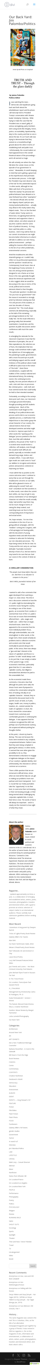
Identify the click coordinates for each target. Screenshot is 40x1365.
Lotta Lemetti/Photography (19, 1016)
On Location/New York (17, 1186)
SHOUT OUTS (14, 1224)
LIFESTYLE (13, 1155)
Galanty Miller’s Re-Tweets (18, 937)
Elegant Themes (20, 1359)
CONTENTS (13, 1072)
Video (11, 1255)
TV (10, 1249)
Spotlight (12, 1235)
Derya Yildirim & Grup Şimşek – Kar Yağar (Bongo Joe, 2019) (21, 1300)
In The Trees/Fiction (16, 979)
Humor (11, 1138)
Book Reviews (14, 1058)
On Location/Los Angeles (18, 1183)
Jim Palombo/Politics (16, 1148)
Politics (11, 1204)
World (11, 1259)
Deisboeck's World (15, 1079)
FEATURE (12, 1103)
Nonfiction (13, 1172)
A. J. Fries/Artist (14, 988)
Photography (13, 1197)
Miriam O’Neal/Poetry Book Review (21, 947)
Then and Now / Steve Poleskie (20, 1242)
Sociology (12, 1228)
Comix (11, 1065)
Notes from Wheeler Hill (17, 1176)
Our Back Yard (14, 1020)
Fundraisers (13, 1124)
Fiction (11, 1107)
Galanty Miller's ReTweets (18, 1128)
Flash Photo (13, 1117)
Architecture (13, 1029)
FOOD (11, 1121)
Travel (11, 1245)
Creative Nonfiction (16, 1076)
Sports (11, 1231)
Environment (13, 1089)
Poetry (11, 1200)
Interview (12, 1145)
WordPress (21, 1362)
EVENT (11, 1096)
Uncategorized (14, 1252)
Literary (11, 1159)
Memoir (12, 1166)
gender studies (14, 1131)
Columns (12, 1062)
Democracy (13, 1083)
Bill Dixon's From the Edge (18, 1055)
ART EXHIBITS (14, 1039)
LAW (10, 1152)
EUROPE (12, 1093)
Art (10, 1036)
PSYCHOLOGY (14, 1207)
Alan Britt (12, 940)
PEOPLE (12, 1190)
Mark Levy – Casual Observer (19, 1162)
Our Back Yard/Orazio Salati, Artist (21, 944)
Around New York (15, 1032)
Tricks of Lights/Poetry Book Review (22, 933)
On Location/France (16, 1179)
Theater (12, 1238)
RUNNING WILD (15, 1217)
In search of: (13, 1141)
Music (11, 1169)
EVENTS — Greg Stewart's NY (19, 1100)
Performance (13, 1193)
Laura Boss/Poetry (16, 957)
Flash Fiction (13, 1114)
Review (11, 1214)
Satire (11, 1221)
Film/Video (13, 1110)
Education (12, 1086)
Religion (12, 1211)
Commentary (13, 1069)
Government (13, 1135)
